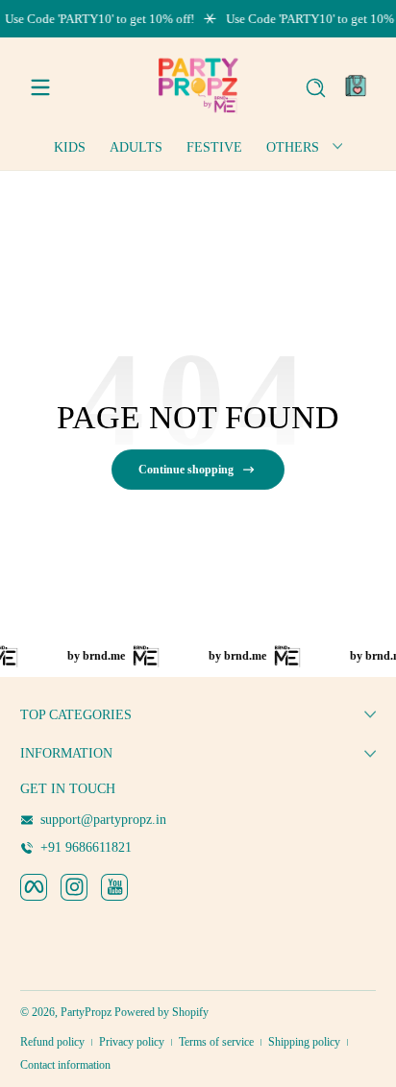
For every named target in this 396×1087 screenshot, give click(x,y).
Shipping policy (304, 1042)
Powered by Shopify (161, 1012)
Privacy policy (131, 1042)
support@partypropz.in (103, 819)
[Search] (316, 88)
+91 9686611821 (86, 847)
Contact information (65, 1065)
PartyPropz (86, 1012)
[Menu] (40, 87)
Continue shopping (186, 469)
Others (292, 147)
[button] (315, 87)
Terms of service (216, 1042)
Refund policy (52, 1042)
